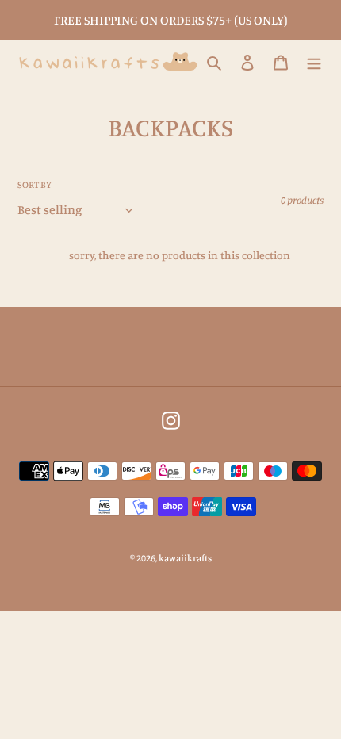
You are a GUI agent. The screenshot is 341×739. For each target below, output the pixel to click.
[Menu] (314, 62)
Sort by (34, 184)
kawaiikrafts (185, 558)
